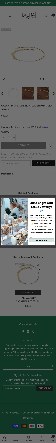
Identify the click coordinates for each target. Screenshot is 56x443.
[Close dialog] (53, 199)
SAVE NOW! (41, 240)
